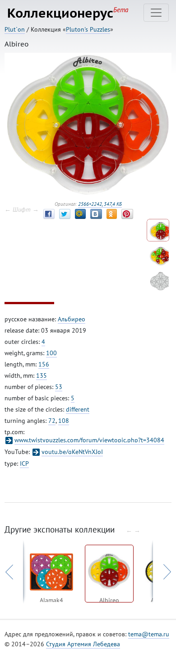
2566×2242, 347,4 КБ (100, 204)
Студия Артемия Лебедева (83, 644)
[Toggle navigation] (156, 13)
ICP (24, 463)
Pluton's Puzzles (88, 29)
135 (41, 375)
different (77, 409)
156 (43, 364)
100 (51, 353)
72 (52, 421)
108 (63, 421)
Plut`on (15, 29)
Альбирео (71, 319)
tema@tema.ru (148, 634)
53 (58, 387)
